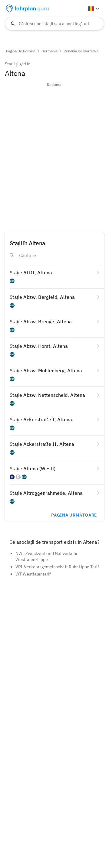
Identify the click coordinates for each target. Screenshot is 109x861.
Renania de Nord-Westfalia (86, 51)
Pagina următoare (74, 515)
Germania (49, 51)
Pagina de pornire (20, 51)
